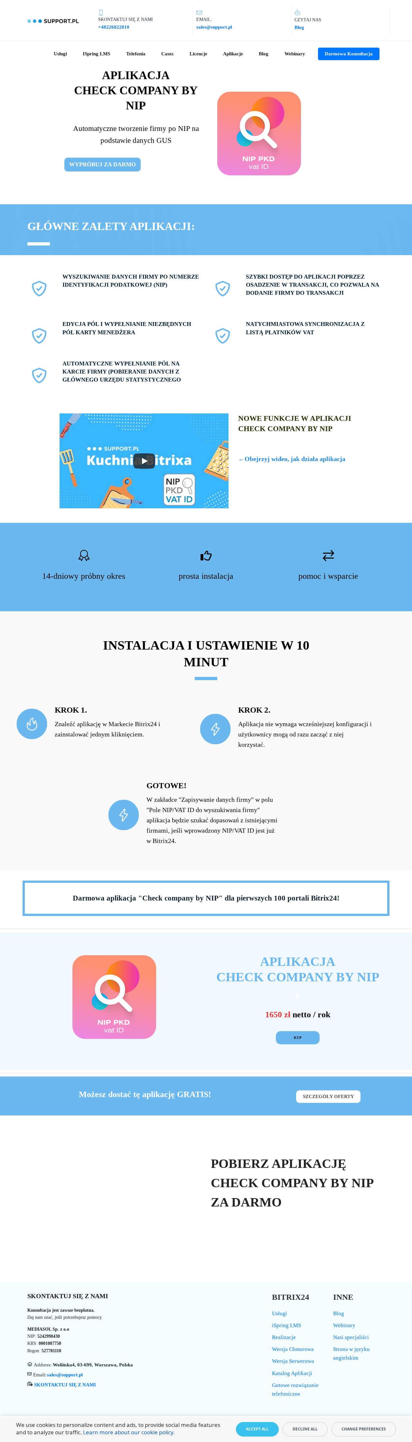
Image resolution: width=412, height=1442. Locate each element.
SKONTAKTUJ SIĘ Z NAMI (65, 1384)
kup (298, 1038)
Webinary (295, 53)
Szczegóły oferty (328, 1096)
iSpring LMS (96, 53)
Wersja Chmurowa (293, 1349)
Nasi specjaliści (351, 1337)
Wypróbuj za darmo (102, 164)
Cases (167, 53)
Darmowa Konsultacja (349, 53)
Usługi (60, 53)
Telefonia (135, 53)
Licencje (198, 53)
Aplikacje (233, 53)
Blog (263, 53)
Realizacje (284, 1337)
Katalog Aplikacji (292, 1373)
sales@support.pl (65, 1374)
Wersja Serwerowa (293, 1361)
